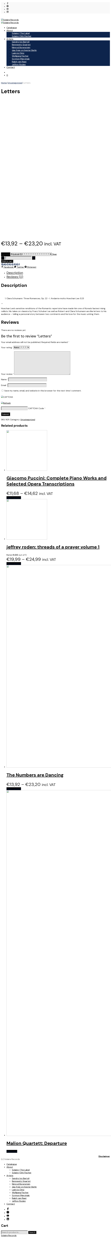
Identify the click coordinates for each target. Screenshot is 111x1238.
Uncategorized (15, 82)
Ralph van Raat (19, 61)
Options (5, 254)
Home (4, 82)
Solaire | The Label (21, 33)
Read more (11, 1151)
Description (14, 273)
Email (4, 385)
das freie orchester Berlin (24, 50)
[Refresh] (6, 403)
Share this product (10, 264)
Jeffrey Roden (19, 64)
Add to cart (7, 261)
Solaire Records (9, 1235)
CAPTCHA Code (36, 408)
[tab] (58, 273)
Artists (9, 39)
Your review (7, 374)
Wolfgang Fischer (20, 56)
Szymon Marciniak (21, 58)
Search (32, 1232)
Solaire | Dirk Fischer (21, 36)
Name (4, 379)
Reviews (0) (14, 277)
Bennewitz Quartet (21, 44)
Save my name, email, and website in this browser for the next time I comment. (42, 390)
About (9, 30)
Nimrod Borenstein (21, 47)
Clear (54, 254)
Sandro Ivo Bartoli (20, 41)
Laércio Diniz (18, 53)
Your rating (7, 347)
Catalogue (11, 27)
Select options (13, 497)
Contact (10, 67)
